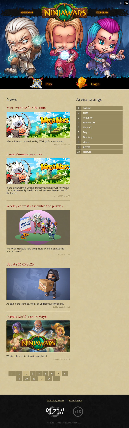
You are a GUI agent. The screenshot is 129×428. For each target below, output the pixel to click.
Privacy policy (75, 400)
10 (26, 378)
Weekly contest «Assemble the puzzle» (34, 206)
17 (49, 378)
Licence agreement (55, 400)
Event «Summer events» (24, 154)
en (126, 3)
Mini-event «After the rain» (26, 108)
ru (121, 3)
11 (34, 378)
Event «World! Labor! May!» (27, 317)
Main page (27, 12)
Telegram (102, 12)
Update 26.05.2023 (20, 264)
